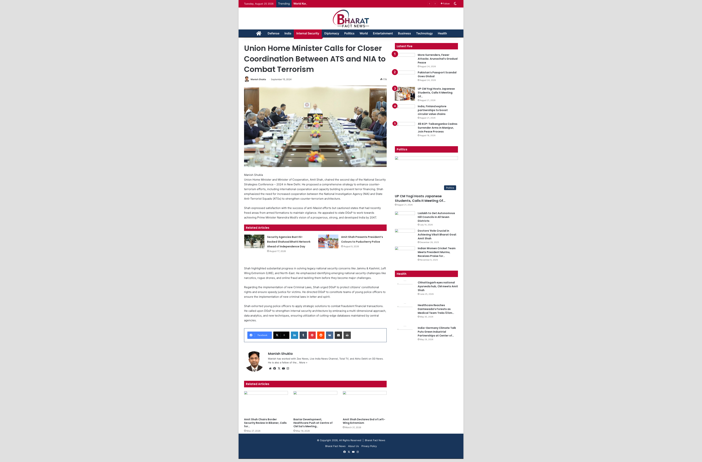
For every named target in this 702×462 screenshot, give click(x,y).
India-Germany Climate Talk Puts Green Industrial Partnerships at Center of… (437, 331)
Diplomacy (331, 33)
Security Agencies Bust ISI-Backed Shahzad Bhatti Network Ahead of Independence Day (288, 241)
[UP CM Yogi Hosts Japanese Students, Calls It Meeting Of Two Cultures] (405, 93)
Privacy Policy (369, 446)
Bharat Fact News (335, 446)
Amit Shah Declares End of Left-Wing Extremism (364, 421)
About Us (353, 446)
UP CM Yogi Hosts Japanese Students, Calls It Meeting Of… (436, 92)
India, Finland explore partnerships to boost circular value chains (433, 110)
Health (442, 33)
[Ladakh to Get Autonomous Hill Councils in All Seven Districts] (405, 218)
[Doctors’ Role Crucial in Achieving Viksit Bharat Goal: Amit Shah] (405, 236)
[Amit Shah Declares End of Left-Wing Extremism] (365, 403)
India (287, 33)
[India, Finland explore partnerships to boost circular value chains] (405, 111)
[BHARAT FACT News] (351, 18)
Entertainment (383, 33)
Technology (424, 33)
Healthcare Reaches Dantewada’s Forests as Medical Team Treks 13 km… (436, 309)
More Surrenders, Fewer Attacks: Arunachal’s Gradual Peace (438, 58)
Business (404, 33)
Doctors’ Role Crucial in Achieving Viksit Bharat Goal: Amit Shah (437, 234)
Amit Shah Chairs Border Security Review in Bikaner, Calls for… (265, 423)
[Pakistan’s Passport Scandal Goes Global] (405, 77)
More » (303, 362)
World (364, 33)
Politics (349, 33)
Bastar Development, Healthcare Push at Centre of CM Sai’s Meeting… (313, 423)
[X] (279, 368)
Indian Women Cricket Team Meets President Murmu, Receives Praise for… (437, 252)
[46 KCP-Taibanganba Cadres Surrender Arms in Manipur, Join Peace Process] (405, 129)
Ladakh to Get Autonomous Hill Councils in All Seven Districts (436, 217)
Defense (273, 33)
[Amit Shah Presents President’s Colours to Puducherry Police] (328, 241)
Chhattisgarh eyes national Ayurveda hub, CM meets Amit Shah (438, 286)
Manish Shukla (258, 79)
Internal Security (307, 33)
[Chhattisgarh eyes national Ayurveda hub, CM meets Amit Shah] (405, 291)
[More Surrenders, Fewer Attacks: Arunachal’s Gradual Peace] (405, 60)
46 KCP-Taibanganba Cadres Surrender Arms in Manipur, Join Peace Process (437, 127)
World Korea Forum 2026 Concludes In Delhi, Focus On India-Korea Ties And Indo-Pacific (352, 3)
